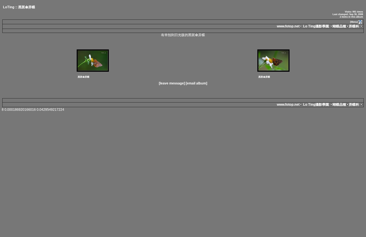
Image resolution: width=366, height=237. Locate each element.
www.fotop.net (288, 26)
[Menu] (354, 22)
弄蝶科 (354, 26)
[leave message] (172, 83)
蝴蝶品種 (339, 26)
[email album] (196, 83)
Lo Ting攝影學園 (316, 26)
